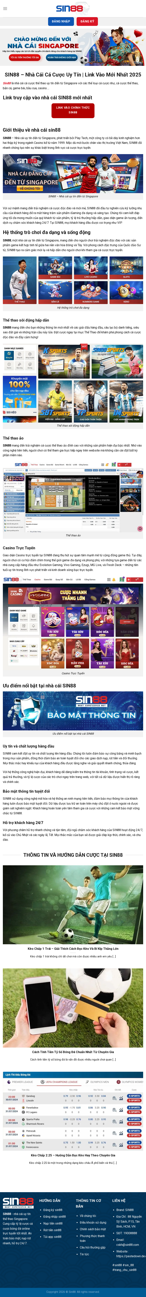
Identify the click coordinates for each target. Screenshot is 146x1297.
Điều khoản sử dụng (93, 1222)
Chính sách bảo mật (93, 1229)
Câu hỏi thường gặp (93, 1247)
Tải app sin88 (52, 1237)
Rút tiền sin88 (52, 1230)
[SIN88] (73, 8)
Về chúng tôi (88, 1216)
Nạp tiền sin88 (53, 1223)
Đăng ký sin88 (52, 1210)
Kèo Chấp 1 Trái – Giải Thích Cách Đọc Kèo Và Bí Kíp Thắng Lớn (73, 949)
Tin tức (84, 1254)
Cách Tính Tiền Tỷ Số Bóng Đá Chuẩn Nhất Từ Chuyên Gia (73, 1052)
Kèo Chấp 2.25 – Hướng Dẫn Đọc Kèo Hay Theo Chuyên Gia (73, 1155)
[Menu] (5, 8)
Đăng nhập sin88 (54, 1216)
